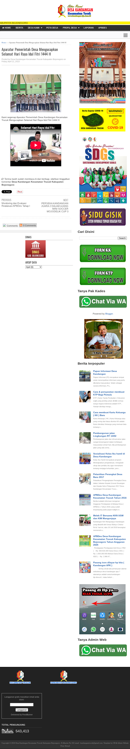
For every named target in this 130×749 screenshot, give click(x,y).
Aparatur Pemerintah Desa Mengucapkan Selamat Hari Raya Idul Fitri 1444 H (30, 51)
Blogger (109, 313)
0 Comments (29, 225)
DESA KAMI (33, 28)
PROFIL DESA (70, 28)
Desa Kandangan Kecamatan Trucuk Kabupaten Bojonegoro (38, 743)
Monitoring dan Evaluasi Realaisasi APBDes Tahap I (16, 204)
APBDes (102, 28)
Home (7, 28)
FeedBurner (27, 715)
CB (114, 743)
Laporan (89, 28)
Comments (12, 225)
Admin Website (123, 743)
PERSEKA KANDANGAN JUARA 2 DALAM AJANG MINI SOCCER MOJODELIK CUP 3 (54, 207)
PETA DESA (52, 28)
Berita (19, 28)
